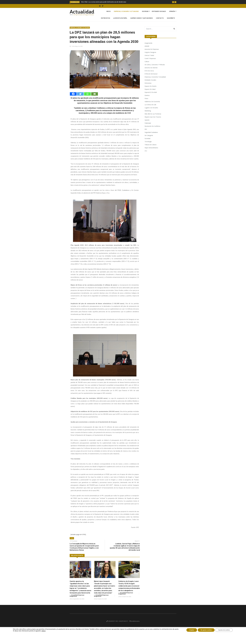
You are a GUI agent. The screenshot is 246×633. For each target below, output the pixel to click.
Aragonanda (148, 45)
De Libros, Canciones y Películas (155, 67)
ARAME (147, 48)
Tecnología (148, 144)
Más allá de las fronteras (153, 116)
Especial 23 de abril (151, 94)
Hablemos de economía (152, 104)
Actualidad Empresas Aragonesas (77, 597)
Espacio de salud (150, 91)
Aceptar (191, 630)
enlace (43, 631)
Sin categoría (149, 138)
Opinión (172, 13)
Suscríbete (171, 20)
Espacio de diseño (150, 88)
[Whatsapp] (87, 96)
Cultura (147, 64)
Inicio (108, 13)
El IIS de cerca (149, 73)
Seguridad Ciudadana (151, 134)
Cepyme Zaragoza (150, 54)
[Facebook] (73, 96)
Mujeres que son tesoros (153, 119)
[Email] (94, 96)
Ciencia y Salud (149, 57)
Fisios (146, 101)
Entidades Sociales (159, 13)
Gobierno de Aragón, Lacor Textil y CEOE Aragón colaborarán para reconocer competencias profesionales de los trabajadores (129, 588)
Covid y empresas (150, 61)
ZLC (146, 153)
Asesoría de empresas (152, 51)
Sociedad (145, 13)
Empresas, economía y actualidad (126, 13)
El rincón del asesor (151, 76)
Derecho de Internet (151, 70)
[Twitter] (80, 96)
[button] (173, 2)
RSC (146, 131)
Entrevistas (105, 20)
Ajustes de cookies (224, 630)
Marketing (148, 113)
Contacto (160, 20)
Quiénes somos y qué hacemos (141, 20)
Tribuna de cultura (150, 147)
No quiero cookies (206, 630)
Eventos (147, 97)
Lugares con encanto (151, 110)
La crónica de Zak (150, 107)
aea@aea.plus (135, 623)
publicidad (148, 125)
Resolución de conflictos (152, 128)
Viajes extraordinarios (151, 150)
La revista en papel (120, 20)
